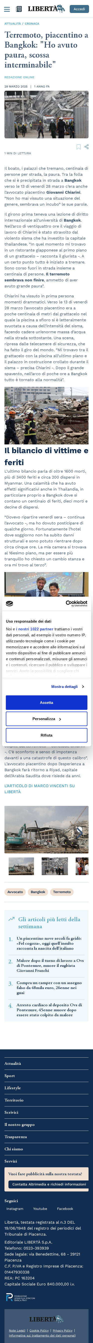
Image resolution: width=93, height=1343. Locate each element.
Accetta (46, 702)
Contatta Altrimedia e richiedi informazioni (49, 1184)
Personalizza (43, 719)
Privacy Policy (62, 1330)
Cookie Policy (39, 1330)
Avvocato (15, 892)
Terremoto (62, 892)
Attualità (12, 23)
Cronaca (32, 23)
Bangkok (38, 892)
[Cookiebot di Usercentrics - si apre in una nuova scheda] (66, 603)
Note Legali (17, 1330)
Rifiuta (46, 735)
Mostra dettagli (64, 686)
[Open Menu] (7, 9)
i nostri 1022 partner (34, 629)
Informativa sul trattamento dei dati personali (42, 1335)
